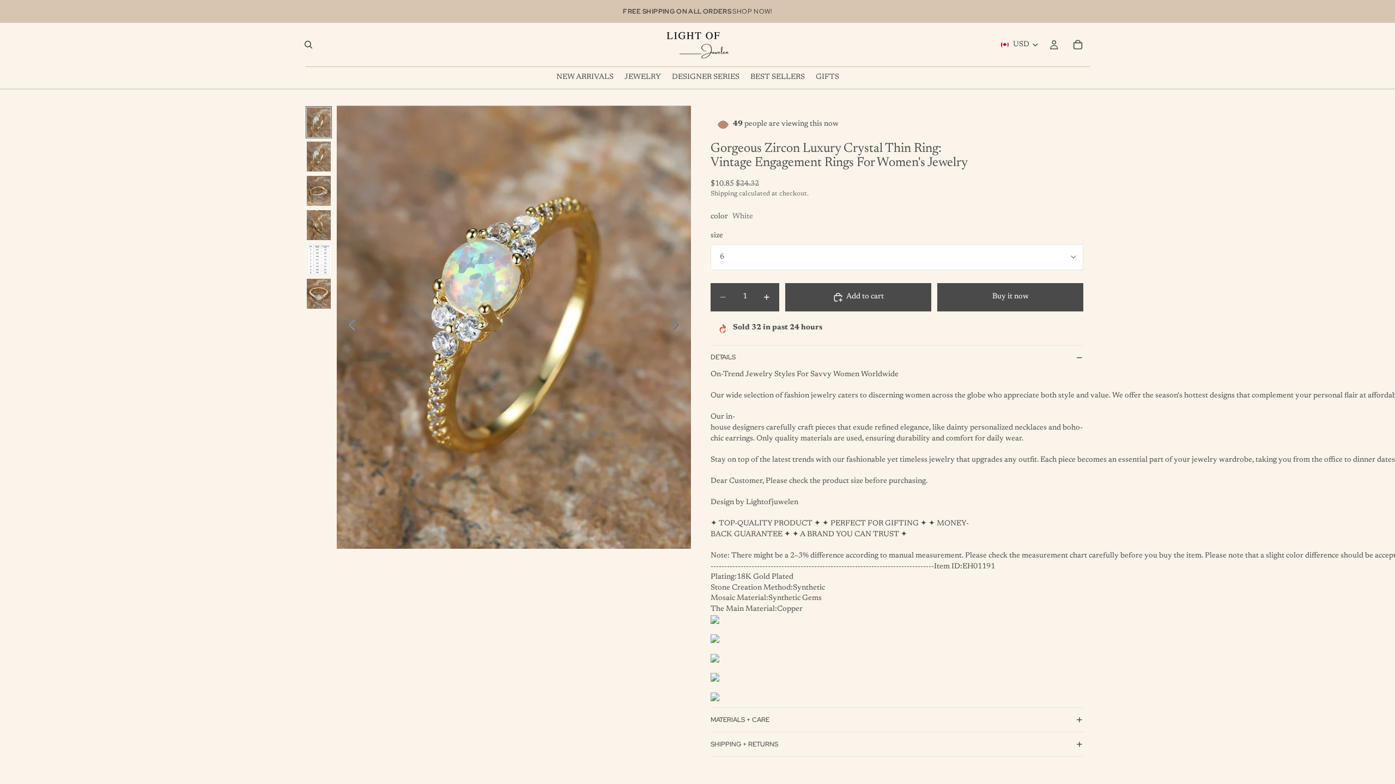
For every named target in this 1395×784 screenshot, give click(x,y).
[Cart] (1078, 45)
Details (723, 357)
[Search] (308, 45)
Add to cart (865, 297)
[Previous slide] (349, 327)
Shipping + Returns (744, 744)
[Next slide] (678, 327)
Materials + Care (740, 719)
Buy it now (1010, 297)
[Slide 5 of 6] (319, 259)
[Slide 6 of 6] (319, 294)
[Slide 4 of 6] (319, 225)
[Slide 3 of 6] (319, 191)
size (717, 236)
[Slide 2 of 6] (319, 156)
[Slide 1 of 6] (319, 122)
